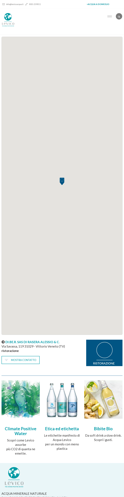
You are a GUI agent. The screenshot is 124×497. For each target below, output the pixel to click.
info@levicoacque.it (15, 4)
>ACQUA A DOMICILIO (98, 4)
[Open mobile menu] (110, 16)
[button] (62, 182)
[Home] (8, 25)
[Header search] (119, 16)
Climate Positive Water (20, 431)
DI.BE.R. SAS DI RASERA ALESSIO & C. (32, 342)
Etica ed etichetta (62, 428)
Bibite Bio (103, 428)
